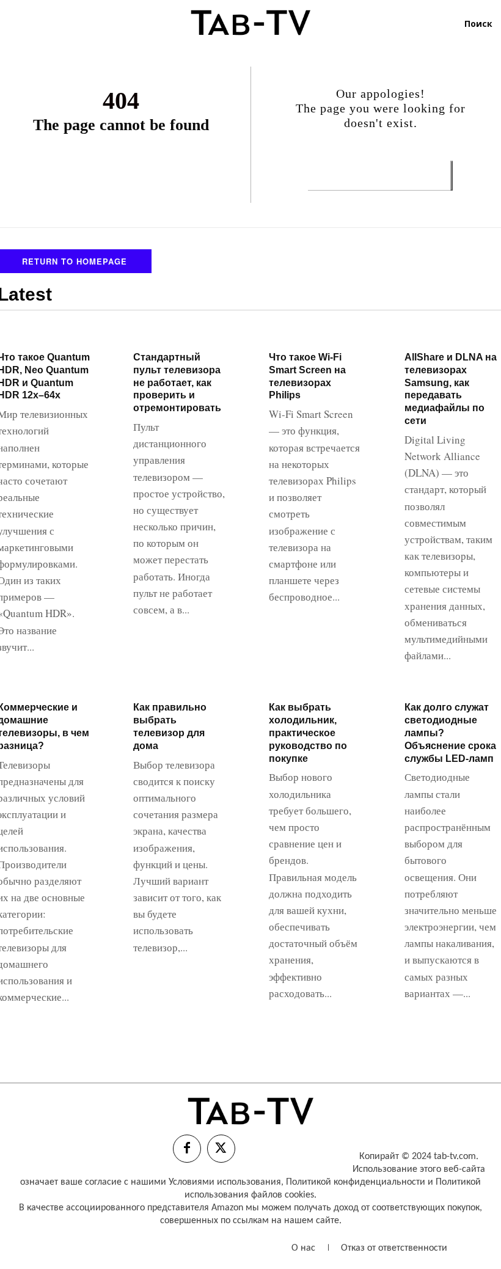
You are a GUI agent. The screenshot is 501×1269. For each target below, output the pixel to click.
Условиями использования (225, 1182)
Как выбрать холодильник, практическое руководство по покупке (308, 732)
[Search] (451, 176)
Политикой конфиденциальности (355, 1182)
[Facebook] (187, 1149)
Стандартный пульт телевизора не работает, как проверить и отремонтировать (177, 382)
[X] (221, 1149)
